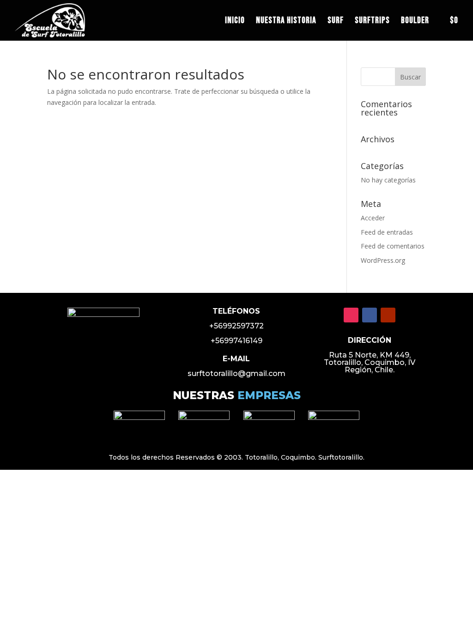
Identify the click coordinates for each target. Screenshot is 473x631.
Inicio (235, 22)
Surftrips (372, 22)
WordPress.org (383, 260)
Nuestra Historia (286, 22)
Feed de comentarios (392, 246)
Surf (335, 22)
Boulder (415, 22)
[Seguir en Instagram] (351, 315)
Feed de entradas (387, 232)
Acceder (373, 217)
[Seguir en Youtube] (388, 315)
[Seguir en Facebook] (369, 315)
